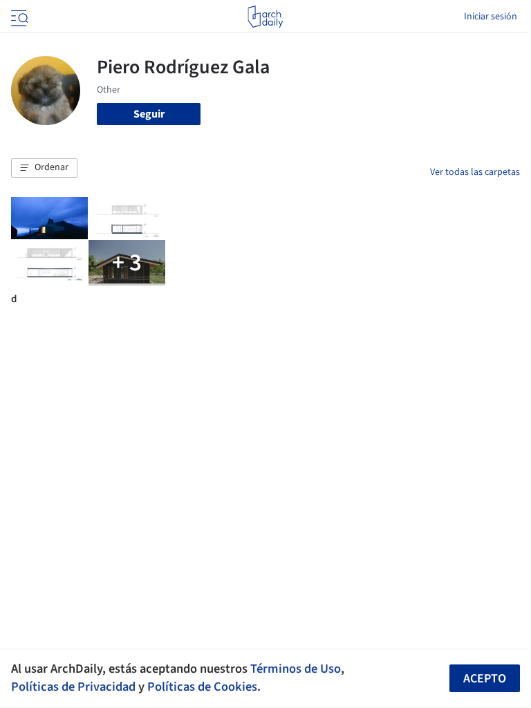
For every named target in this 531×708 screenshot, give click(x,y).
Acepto (484, 678)
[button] (44, 168)
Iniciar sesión (490, 16)
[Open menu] (18, 16)
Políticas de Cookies (202, 687)
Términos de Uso (295, 669)
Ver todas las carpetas (475, 172)
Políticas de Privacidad (73, 687)
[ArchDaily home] (265, 17)
